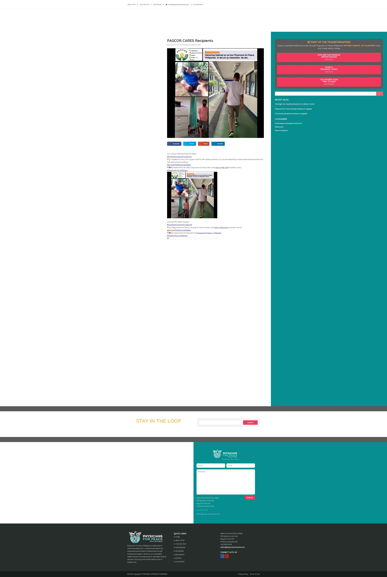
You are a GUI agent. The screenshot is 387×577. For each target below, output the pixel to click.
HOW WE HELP (144, 4)
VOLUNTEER (179, 562)
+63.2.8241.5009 (202, 510)
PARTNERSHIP (180, 548)
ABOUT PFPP (131, 4)
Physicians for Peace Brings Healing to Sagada (293, 109)
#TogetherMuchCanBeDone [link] (177, 170)
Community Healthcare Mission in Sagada (291, 114)
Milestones (279, 127)
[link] (221, 168)
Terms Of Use (255, 574)
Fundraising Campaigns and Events (288, 123)
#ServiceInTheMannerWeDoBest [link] (179, 165)
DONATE (178, 558)
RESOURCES (158, 4)
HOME (177, 537)
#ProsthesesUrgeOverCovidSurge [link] (179, 225)
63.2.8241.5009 (198, 4)
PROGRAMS (179, 551)
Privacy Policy (243, 574)
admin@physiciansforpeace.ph (178, 4)
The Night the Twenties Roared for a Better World (294, 104)
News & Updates (281, 130)
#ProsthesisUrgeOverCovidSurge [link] (179, 157)
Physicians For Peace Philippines (180, 45)
